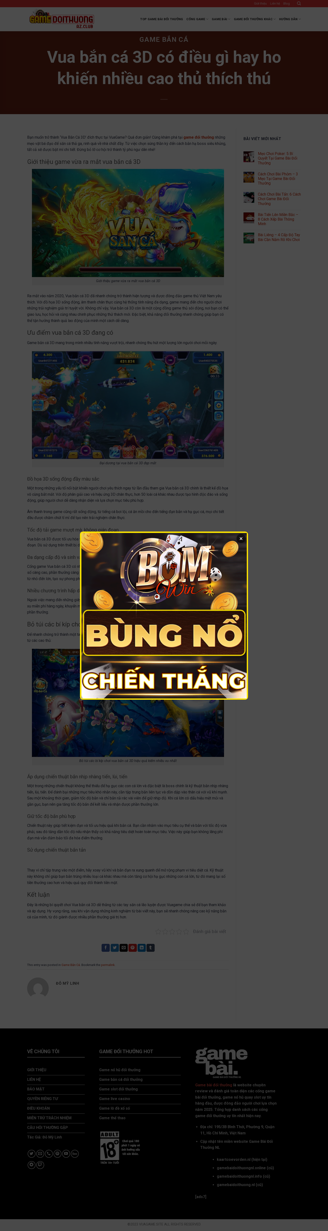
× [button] (241, 538)
